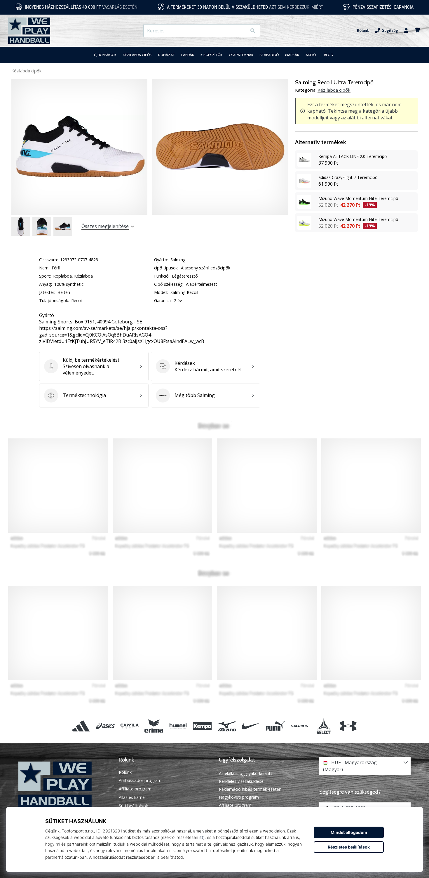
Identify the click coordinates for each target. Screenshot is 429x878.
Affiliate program (135, 789)
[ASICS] (105, 726)
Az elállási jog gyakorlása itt (245, 773)
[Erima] (154, 726)
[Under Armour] (348, 726)
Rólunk (363, 30)
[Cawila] (129, 726)
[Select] (324, 726)
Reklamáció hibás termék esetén (250, 789)
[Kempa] (202, 726)
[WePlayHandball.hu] (64, 784)
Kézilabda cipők (26, 71)
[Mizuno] (226, 726)
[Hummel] (178, 726)
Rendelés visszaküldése (241, 781)
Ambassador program (140, 780)
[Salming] (299, 726)
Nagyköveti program (239, 797)
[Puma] (275, 726)
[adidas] (81, 726)
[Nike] (251, 726)
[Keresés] (253, 31)
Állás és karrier (132, 797)
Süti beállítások (133, 806)
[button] (242, 31)
